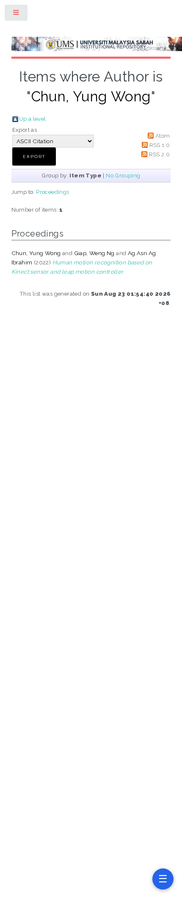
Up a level (32, 118)
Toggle (16, 14)
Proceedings (52, 191)
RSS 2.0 (159, 154)
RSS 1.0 (159, 145)
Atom (162, 135)
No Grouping (123, 175)
